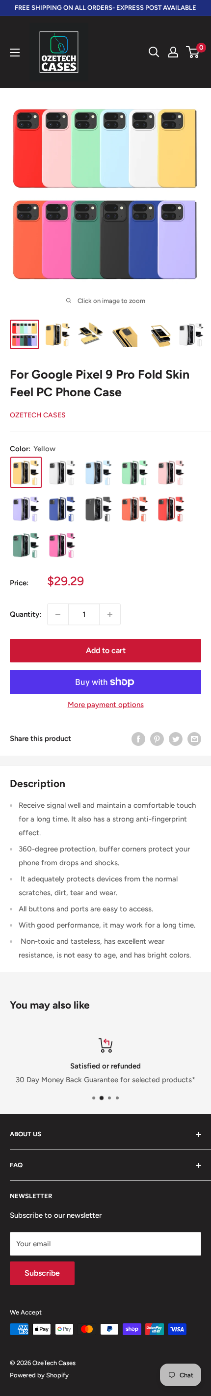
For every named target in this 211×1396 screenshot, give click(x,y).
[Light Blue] (98, 472)
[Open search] (154, 52)
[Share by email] (194, 738)
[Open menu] (15, 52)
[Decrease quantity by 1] (58, 614)
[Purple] (26, 508)
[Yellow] (26, 472)
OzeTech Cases (38, 415)
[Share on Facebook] (138, 738)
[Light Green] (135, 472)
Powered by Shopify (39, 1375)
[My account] (173, 52)
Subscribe (42, 1273)
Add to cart (106, 650)
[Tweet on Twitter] (176, 738)
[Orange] (135, 508)
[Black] (98, 508)
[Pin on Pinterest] (157, 738)
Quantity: (25, 614)
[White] (62, 472)
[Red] (171, 508)
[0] (193, 52)
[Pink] (171, 472)
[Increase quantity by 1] (110, 614)
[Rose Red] (62, 545)
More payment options (106, 704)
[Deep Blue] (62, 508)
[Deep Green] (26, 545)
